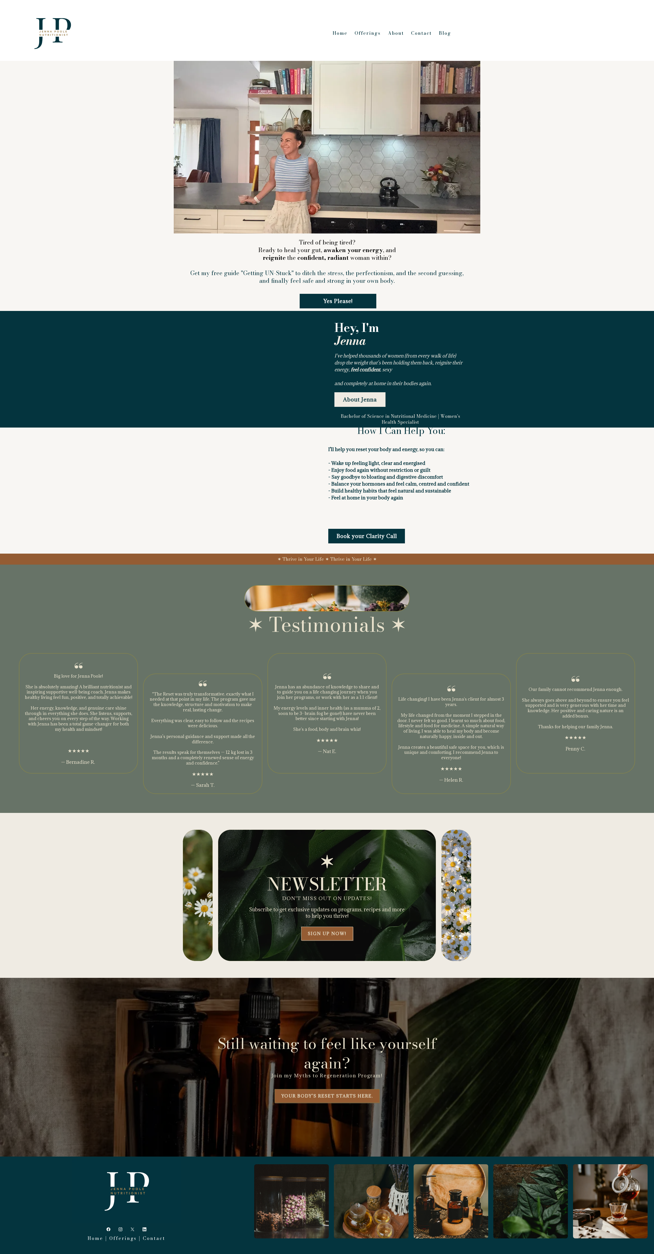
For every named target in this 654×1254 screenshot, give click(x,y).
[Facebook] (108, 1229)
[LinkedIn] (144, 1229)
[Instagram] (120, 1229)
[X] (132, 1229)
